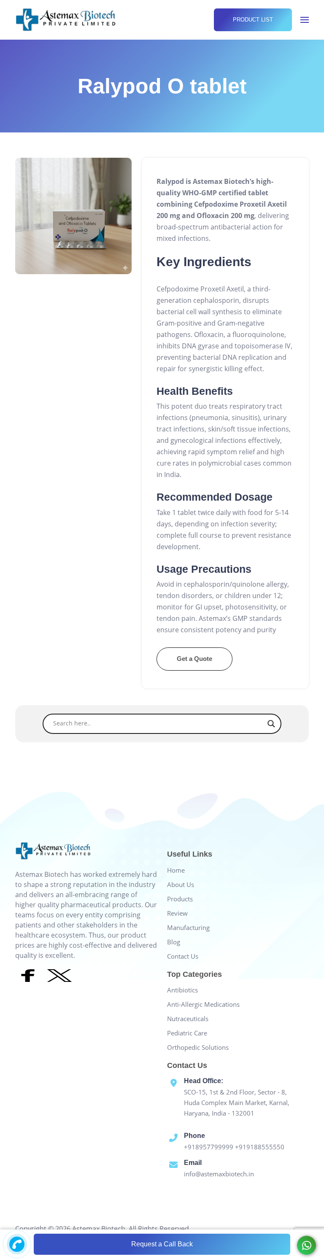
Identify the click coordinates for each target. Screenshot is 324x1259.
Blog (173, 942)
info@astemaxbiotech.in (219, 1174)
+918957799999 (209, 1147)
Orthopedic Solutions (198, 1047)
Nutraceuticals (187, 1018)
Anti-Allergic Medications (203, 1004)
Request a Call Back (162, 1244)
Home (176, 870)
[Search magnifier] (271, 724)
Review (177, 913)
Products (180, 899)
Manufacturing (188, 927)
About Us (180, 884)
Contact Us (182, 956)
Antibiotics (182, 990)
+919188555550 (259, 1147)
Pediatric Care (187, 1033)
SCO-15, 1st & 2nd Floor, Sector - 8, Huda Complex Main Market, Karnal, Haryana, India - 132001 (236, 1102)
